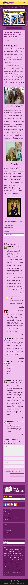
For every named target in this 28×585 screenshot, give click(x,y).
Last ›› (19, 27)
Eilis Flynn (9, 310)
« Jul (4, 537)
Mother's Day (10, 563)
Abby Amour (6, 549)
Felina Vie (15, 555)
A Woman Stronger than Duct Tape (10, 517)
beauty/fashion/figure (18, 549)
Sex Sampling (6, 515)
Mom (22, 561)
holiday (5, 559)
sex (4, 570)
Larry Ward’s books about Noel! (10, 218)
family (5, 555)
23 (10, 532)
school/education (18, 568)
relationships (11, 566)
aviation (11, 549)
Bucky (14, 551)
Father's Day (9, 555)
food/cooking (20, 555)
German (11, 557)
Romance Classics (7, 568)
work (20, 572)
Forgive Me (5, 519)
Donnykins (11, 297)
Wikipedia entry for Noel (9, 227)
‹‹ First (8, 27)
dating (16, 553)
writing (5, 574)
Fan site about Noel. (8, 225)
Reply (21, 292)
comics (5, 553)
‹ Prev (12, 27)
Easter (20, 553)
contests (9, 553)
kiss (13, 559)
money (5, 563)
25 (5, 533)
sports (8, 570)
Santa (13, 568)
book (5, 551)
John (6, 38)
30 (10, 533)
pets (15, 563)
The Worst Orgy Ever (7, 513)
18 (5, 532)
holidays (9, 559)
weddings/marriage (14, 572)
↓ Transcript (8, 234)
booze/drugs (9, 551)
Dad (13, 553)
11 (5, 530)
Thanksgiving (19, 570)
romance (16, 566)
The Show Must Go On (8, 511)
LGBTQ (5, 561)
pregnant (5, 566)
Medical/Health (10, 561)
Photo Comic (19, 563)
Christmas (19, 551)
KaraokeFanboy (11, 421)
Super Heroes (12, 570)
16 (10, 530)
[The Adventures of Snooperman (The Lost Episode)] (14, 17)
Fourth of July (6, 557)
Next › (16, 27)
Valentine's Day (7, 572)
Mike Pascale (17, 561)
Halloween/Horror (17, 557)
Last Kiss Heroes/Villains (19, 559)
